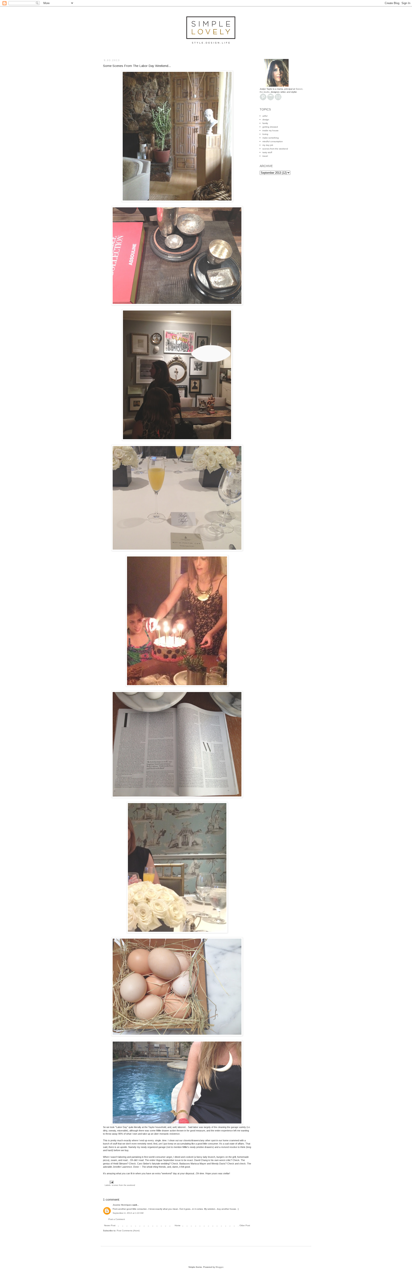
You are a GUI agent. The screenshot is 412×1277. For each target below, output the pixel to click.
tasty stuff (267, 152)
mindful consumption (272, 141)
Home (177, 1225)
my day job (267, 145)
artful (264, 116)
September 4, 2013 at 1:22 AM (128, 1213)
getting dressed (270, 127)
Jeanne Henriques (122, 1205)
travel (265, 156)
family (265, 123)
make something (270, 138)
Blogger (219, 1267)
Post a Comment (116, 1219)
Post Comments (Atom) (128, 1230)
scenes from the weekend (123, 1185)
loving (265, 134)
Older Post (244, 1225)
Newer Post (109, 1225)
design (265, 119)
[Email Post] (111, 1182)
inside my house (270, 130)
